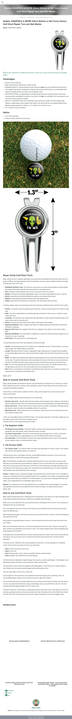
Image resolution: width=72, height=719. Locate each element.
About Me (40, 718)
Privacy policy (33, 718)
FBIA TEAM (30, 17)
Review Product (49, 17)
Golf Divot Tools (40, 17)
